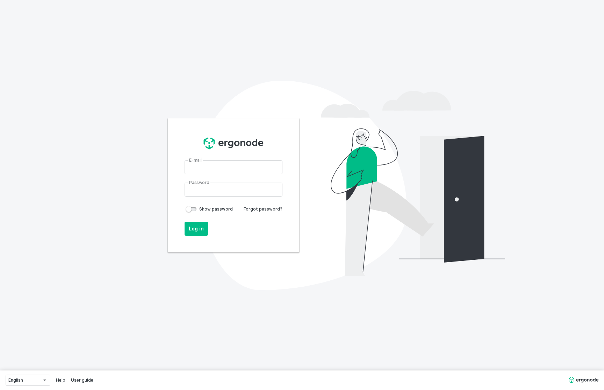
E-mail (195, 159)
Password (199, 181)
